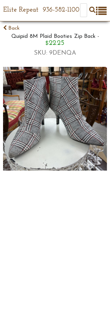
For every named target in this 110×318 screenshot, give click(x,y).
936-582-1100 (61, 9)
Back (13, 28)
